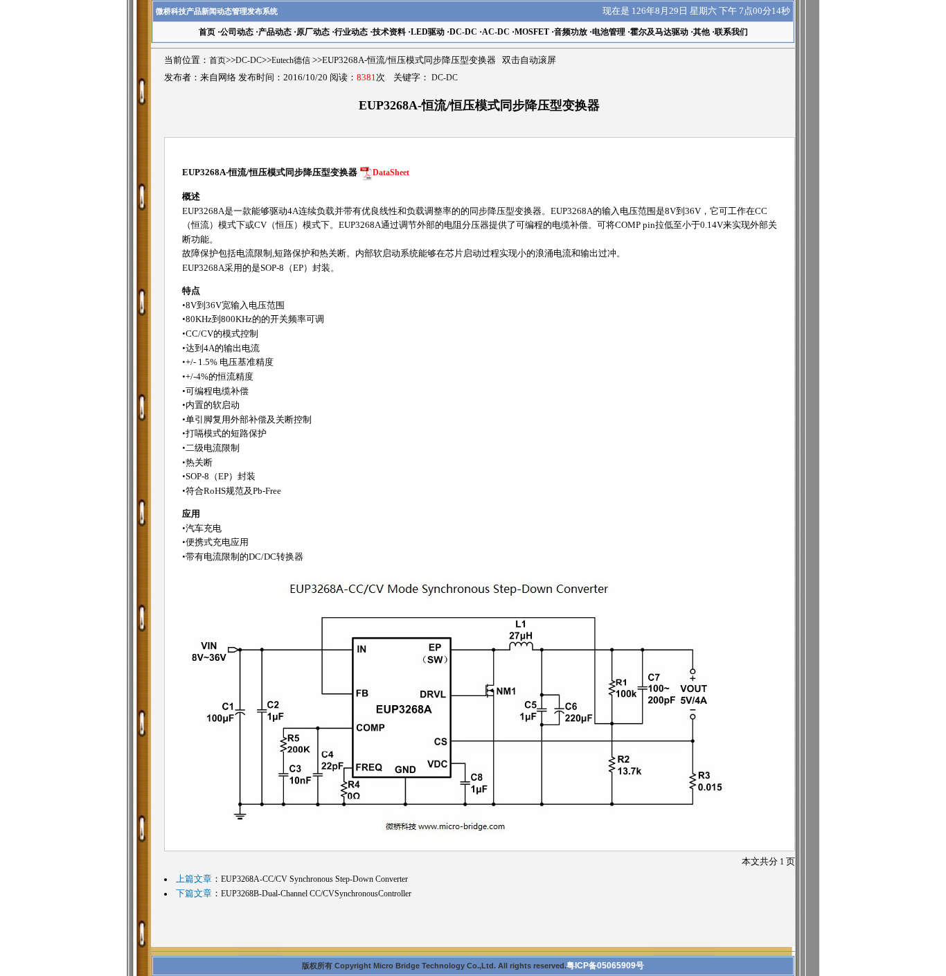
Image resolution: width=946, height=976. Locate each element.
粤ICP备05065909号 (605, 965)
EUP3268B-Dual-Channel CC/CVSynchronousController (316, 893)
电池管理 (608, 32)
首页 (217, 60)
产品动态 (275, 32)
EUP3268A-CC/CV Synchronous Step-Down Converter (314, 879)
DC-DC (463, 32)
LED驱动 (428, 32)
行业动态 (351, 32)
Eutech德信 (290, 60)
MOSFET (532, 32)
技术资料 (389, 32)
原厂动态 (313, 32)
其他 (701, 32)
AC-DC (496, 32)
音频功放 (570, 32)
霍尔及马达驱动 (659, 32)
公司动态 (236, 32)
